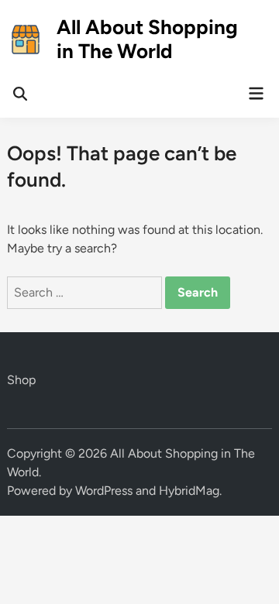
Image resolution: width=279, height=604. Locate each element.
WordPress (104, 490)
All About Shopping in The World (147, 39)
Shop (21, 379)
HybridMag (189, 490)
